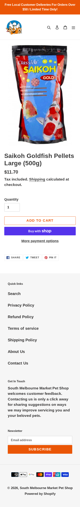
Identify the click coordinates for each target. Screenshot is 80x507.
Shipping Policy (22, 340)
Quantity (11, 199)
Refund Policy (21, 317)
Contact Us (18, 363)
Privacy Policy (21, 305)
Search (14, 294)
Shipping (37, 179)
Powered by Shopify (40, 494)
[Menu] (73, 27)
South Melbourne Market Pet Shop (46, 488)
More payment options (40, 241)
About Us (16, 351)
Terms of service (23, 328)
